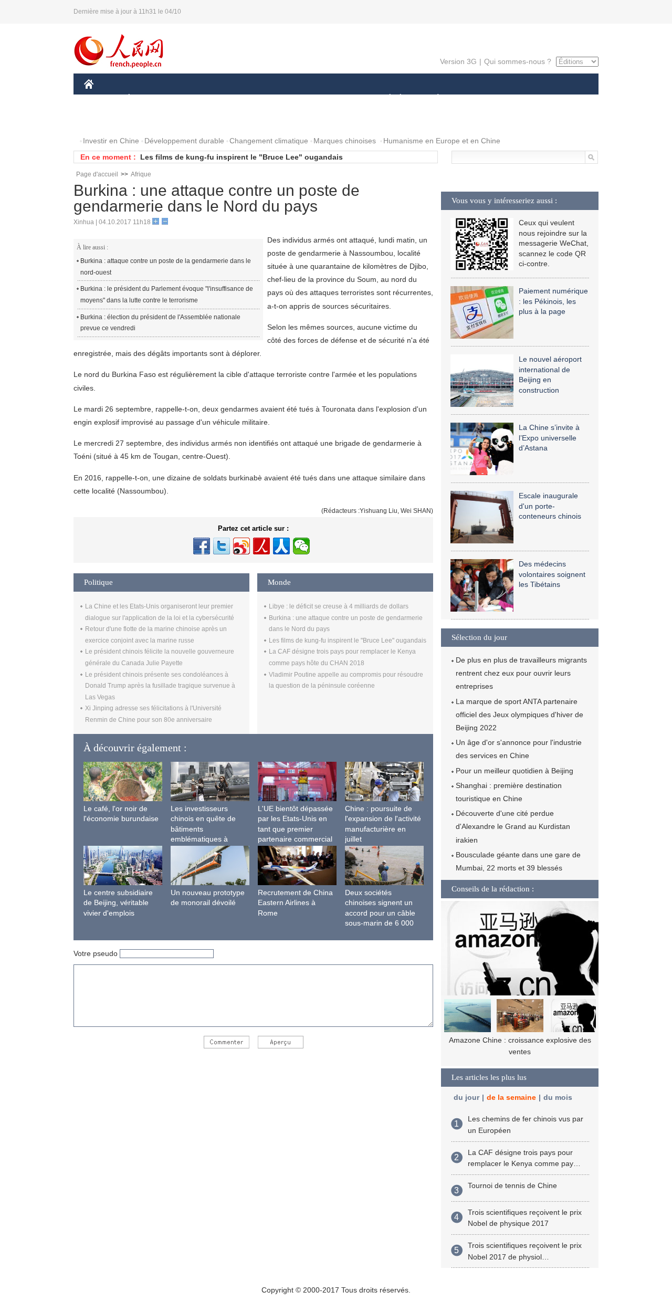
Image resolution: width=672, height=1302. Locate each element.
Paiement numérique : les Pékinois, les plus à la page (553, 301)
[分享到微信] (301, 546)
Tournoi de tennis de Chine (512, 1185)
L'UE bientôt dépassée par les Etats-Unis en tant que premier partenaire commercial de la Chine (295, 829)
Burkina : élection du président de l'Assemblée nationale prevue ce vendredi (160, 322)
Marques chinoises (344, 140)
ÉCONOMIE (148, 98)
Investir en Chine (111, 140)
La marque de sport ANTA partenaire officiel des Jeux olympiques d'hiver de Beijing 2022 (519, 714)
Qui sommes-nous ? (517, 61)
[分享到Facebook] (201, 546)
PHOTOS (106, 120)
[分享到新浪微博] (241, 546)
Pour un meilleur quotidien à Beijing (514, 770)
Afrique (141, 174)
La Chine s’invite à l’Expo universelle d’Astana (549, 437)
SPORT (475, 98)
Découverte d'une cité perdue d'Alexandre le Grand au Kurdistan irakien (513, 826)
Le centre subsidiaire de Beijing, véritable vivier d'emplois (118, 902)
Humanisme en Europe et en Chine (441, 140)
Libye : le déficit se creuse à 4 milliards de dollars (338, 606)
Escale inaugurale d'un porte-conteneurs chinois (550, 505)
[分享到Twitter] (221, 546)
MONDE (197, 98)
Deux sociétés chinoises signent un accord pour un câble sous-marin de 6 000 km (380, 913)
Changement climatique (268, 140)
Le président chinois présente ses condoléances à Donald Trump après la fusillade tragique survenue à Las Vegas (160, 686)
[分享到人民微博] (261, 546)
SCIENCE (289, 98)
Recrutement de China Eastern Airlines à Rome (295, 902)
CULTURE (337, 98)
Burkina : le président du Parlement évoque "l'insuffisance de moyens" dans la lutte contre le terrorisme (166, 294)
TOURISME (520, 98)
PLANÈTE (432, 98)
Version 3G (458, 61)
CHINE (102, 98)
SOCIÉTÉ (385, 98)
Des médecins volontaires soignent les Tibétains (552, 574)
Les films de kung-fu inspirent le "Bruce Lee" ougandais (241, 157)
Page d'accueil (97, 174)
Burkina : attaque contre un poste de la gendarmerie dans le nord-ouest (165, 266)
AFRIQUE (242, 98)
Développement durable (184, 140)
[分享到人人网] (281, 546)
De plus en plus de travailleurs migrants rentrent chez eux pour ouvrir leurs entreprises (521, 673)
